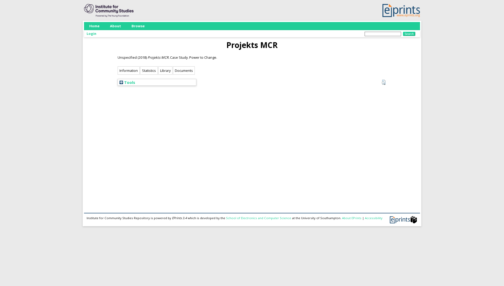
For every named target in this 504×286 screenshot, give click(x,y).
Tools (129, 82)
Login (91, 33)
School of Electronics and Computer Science (258, 218)
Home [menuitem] (94, 26)
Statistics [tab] (149, 70)
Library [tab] (165, 70)
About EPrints (351, 218)
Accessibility (373, 218)
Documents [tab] (184, 70)
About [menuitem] (115, 26)
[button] (384, 82)
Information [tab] (128, 70)
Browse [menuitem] (138, 26)
